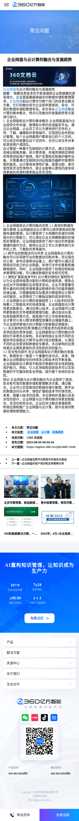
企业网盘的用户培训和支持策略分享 (43, 463)
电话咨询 (23, 815)
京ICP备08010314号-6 (39, 800)
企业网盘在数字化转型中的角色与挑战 (44, 459)
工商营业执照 (39, 796)
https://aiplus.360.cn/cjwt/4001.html (51, 447)
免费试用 (62, 814)
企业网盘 (9, 89)
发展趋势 (57, 432)
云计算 (45, 432)
